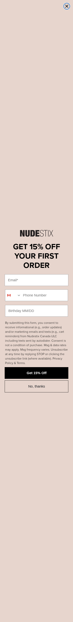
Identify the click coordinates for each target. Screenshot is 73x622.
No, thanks (36, 386)
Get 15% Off (37, 373)
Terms (21, 363)
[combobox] (13, 295)
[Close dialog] (67, 6)
